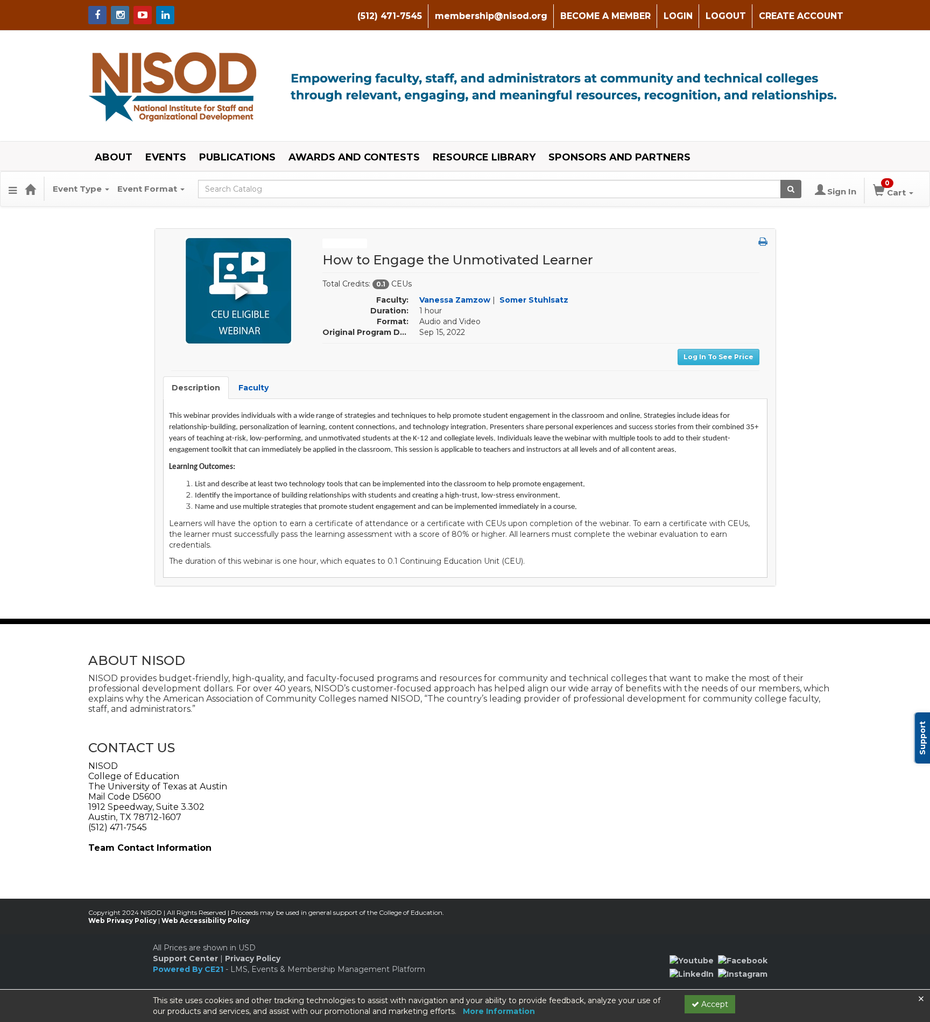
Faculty (253, 388)
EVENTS (165, 157)
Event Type (78, 189)
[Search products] (790, 189)
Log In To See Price (718, 357)
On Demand (345, 243)
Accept (713, 1004)
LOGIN (678, 16)
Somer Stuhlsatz (533, 300)
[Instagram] (742, 973)
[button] (13, 189)
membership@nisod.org (491, 16)
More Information (499, 1011)
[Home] (30, 189)
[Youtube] (692, 960)
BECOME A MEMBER (605, 16)
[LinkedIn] (692, 973)
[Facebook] (742, 960)
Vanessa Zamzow (454, 300)
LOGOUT (726, 16)
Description (196, 388)
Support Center (185, 958)
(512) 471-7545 (389, 16)
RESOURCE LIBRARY (484, 157)
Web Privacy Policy (122, 920)
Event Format (148, 189)
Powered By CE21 (189, 969)
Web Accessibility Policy (205, 920)
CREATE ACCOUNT (801, 16)
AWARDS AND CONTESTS (354, 157)
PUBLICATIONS (237, 157)
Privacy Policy (252, 958)
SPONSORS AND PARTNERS (619, 157)
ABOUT (113, 157)
